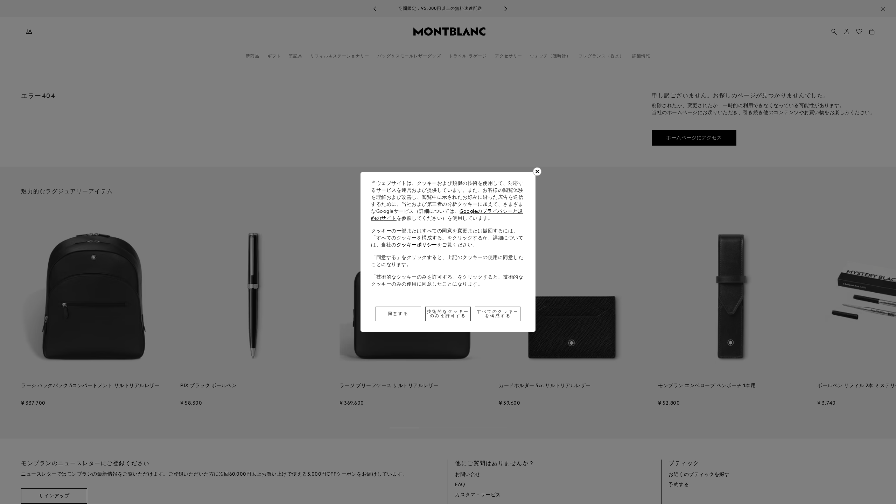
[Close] (537, 171)
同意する (398, 314)
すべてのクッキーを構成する (498, 314)
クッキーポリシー (417, 245)
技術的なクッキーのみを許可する (448, 314)
